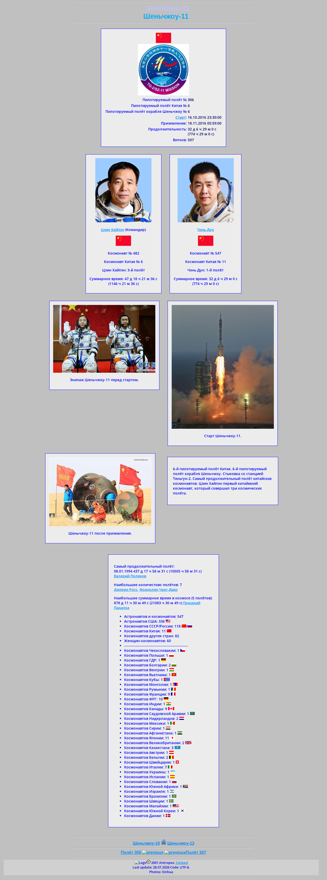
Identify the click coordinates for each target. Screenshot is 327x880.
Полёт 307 (196, 852)
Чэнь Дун (205, 229)
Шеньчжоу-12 (180, 843)
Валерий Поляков (130, 576)
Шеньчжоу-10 (146, 843)
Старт (181, 117)
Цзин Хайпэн (112, 229)
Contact (182, 862)
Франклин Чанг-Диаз (158, 589)
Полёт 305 (131, 852)
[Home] (163, 843)
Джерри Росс (125, 589)
